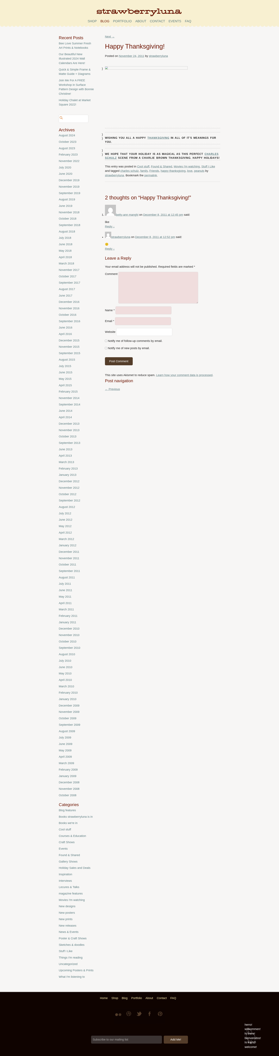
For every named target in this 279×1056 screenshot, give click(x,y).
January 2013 (67, 474)
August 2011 (67, 577)
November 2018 (69, 212)
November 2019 (69, 186)
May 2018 (65, 250)
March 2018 (66, 263)
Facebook (150, 1016)
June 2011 (65, 590)
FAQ (188, 21)
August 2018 (67, 231)
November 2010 (69, 635)
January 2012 (67, 545)
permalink (150, 175)
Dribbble (129, 1016)
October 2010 (67, 641)
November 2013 (69, 430)
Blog (104, 21)
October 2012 (67, 494)
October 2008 (67, 795)
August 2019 (67, 199)
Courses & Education (72, 836)
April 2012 (65, 532)
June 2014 (65, 410)
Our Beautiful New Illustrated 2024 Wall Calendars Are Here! (72, 59)
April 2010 (65, 680)
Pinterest (160, 1016)
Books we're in (68, 823)
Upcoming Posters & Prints (76, 970)
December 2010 (69, 628)
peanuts (199, 170)
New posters (67, 912)
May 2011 (65, 596)
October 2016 (67, 314)
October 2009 (67, 718)
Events (63, 848)
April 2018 (65, 257)
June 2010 (65, 667)
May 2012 (65, 526)
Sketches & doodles (71, 944)
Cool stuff (143, 166)
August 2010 (67, 654)
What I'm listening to (72, 976)
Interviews (65, 880)
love (189, 170)
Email (109, 321)
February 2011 (68, 615)
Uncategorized (68, 964)
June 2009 (65, 744)
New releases (67, 925)
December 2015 (69, 340)
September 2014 (69, 404)
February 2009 (68, 769)
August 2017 (67, 289)
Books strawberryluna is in (76, 816)
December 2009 (69, 705)
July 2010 (65, 660)
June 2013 (65, 449)
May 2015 (65, 378)
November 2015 (69, 346)
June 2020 (65, 173)
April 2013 (65, 455)
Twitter (139, 1016)
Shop (92, 21)
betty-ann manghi (127, 214)
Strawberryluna (139, 14)
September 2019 (69, 193)
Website (110, 331)
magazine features (71, 893)
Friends (154, 170)
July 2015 (65, 366)
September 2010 (69, 647)
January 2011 (67, 622)
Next (110, 36)
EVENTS (175, 21)
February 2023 (68, 154)
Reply (110, 226)
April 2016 (65, 334)
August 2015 (67, 359)
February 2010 (68, 692)
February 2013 (68, 468)
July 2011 (65, 583)
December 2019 (69, 180)
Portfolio (122, 21)
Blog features (67, 810)
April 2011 (65, 603)
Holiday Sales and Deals (74, 867)
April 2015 (65, 385)
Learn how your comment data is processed (184, 375)
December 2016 (69, 301)
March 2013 (66, 462)
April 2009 (65, 756)
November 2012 (69, 487)
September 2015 (69, 353)
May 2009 (65, 750)
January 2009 (67, 776)
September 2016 (69, 321)
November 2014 (69, 398)
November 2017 (69, 270)
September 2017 (69, 282)
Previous (112, 389)
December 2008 (69, 782)
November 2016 (69, 308)
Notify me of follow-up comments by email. (135, 341)
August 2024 (67, 135)
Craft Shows (67, 842)
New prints (65, 919)
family (144, 170)
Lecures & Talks (69, 887)
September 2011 (69, 571)
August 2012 (67, 507)
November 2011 (69, 558)
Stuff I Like (208, 166)
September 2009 (69, 724)
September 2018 (69, 225)
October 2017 (67, 276)
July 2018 (65, 237)
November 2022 (69, 161)
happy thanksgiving (173, 170)
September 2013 (69, 443)
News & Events (68, 932)
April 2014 (65, 417)
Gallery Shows (68, 861)
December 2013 (69, 423)
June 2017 (65, 295)
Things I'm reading (71, 957)
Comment (111, 274)
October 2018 (67, 218)
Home (104, 998)
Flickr (119, 1016)
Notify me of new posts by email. (129, 348)
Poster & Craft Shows (73, 938)
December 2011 (69, 551)
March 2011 (66, 609)
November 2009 (69, 711)
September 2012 (69, 500)
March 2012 (66, 539)
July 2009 (65, 737)
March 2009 (66, 763)
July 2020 (65, 167)
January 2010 (67, 699)
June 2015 (65, 372)
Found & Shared (161, 166)
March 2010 (66, 686)
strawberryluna (158, 56)
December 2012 (69, 481)
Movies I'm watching (187, 166)
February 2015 (68, 391)
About (140, 21)
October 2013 (67, 436)
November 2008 (69, 788)
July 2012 (65, 513)
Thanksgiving (158, 137)
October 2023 (67, 141)
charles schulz (129, 170)
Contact (157, 21)
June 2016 (65, 327)
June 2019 (65, 205)
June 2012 (65, 519)
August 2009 (67, 731)
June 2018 (65, 244)
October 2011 (67, 564)
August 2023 (67, 148)
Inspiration (65, 874)
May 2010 (65, 673)
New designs (67, 906)
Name (110, 310)
